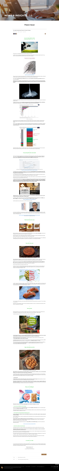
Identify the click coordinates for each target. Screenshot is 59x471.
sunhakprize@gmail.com (41, 466)
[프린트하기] (45, 33)
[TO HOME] (7, 3)
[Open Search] (54, 3)
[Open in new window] (51, 466)
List (43, 454)
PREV (14, 457)
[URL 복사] (13, 33)
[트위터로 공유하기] (16, 33)
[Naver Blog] (57, 466)
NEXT (14, 459)
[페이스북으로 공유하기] (15, 33)
